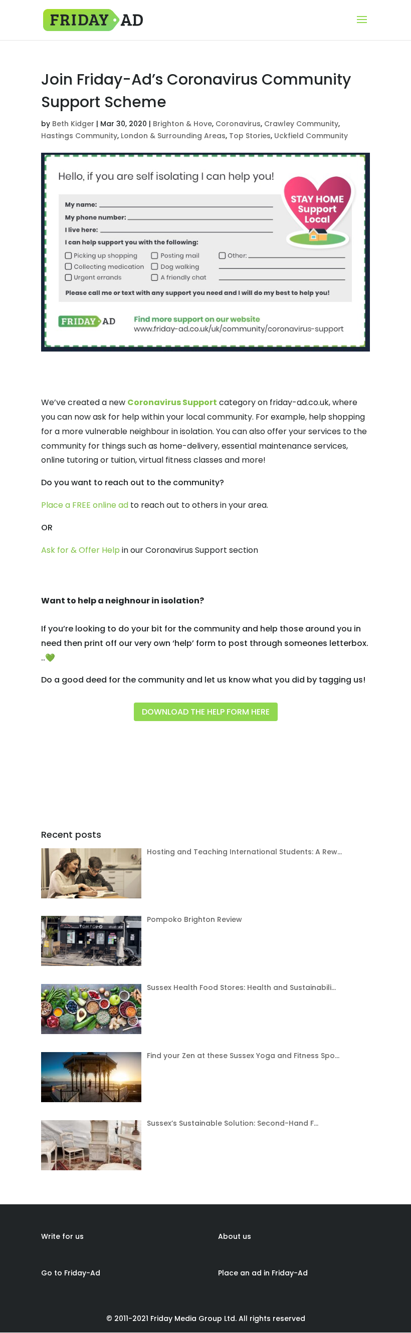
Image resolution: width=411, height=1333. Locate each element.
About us (234, 1236)
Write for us (62, 1236)
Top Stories (250, 136)
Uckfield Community (311, 136)
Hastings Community (79, 136)
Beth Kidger (73, 124)
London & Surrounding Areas (173, 136)
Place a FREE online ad (84, 505)
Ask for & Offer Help (80, 550)
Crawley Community (301, 124)
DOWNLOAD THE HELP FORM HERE (206, 712)
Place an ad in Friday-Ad (263, 1273)
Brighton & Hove (182, 124)
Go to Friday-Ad (70, 1273)
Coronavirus (238, 124)
